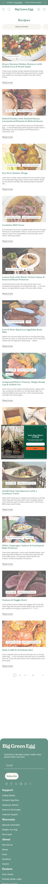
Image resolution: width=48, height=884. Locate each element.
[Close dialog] (45, 427)
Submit (35, 448)
